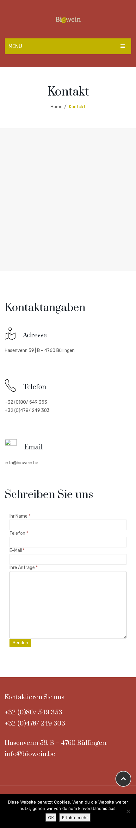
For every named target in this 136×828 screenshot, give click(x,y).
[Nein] (128, 811)
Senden (20, 643)
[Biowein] (68, 19)
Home (57, 106)
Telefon (18, 533)
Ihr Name (19, 516)
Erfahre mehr (75, 817)
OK (51, 817)
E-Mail (17, 550)
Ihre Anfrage (23, 567)
